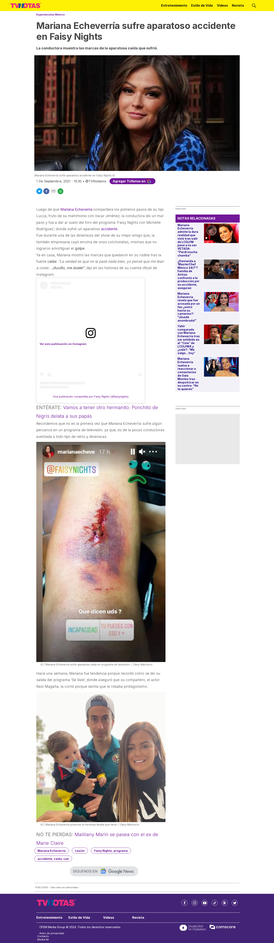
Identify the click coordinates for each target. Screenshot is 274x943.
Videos (222, 5)
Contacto (43, 936)
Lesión (80, 850)
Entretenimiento (174, 5)
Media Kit (43, 939)
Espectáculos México (50, 14)
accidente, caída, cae (53, 858)
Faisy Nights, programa (111, 850)
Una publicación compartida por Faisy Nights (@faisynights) (91, 396)
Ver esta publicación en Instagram (63, 343)
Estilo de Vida (202, 5)
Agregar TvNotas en (129, 181)
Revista (238, 5)
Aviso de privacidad (51, 933)
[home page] (26, 6)
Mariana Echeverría (52, 850)
